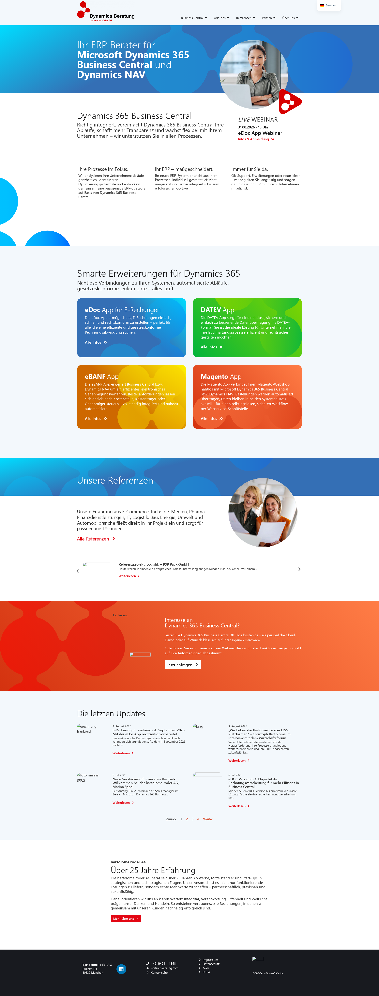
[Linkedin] (121, 969)
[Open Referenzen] (254, 17)
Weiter (208, 818)
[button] (77, 571)
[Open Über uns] (297, 17)
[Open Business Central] (206, 17)
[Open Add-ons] (228, 17)
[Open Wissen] (274, 17)
